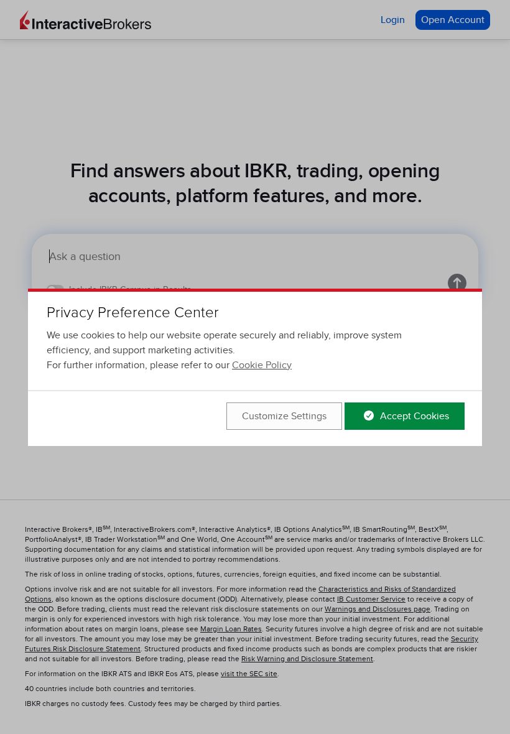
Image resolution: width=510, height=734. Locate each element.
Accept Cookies (413, 416)
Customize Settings (284, 416)
